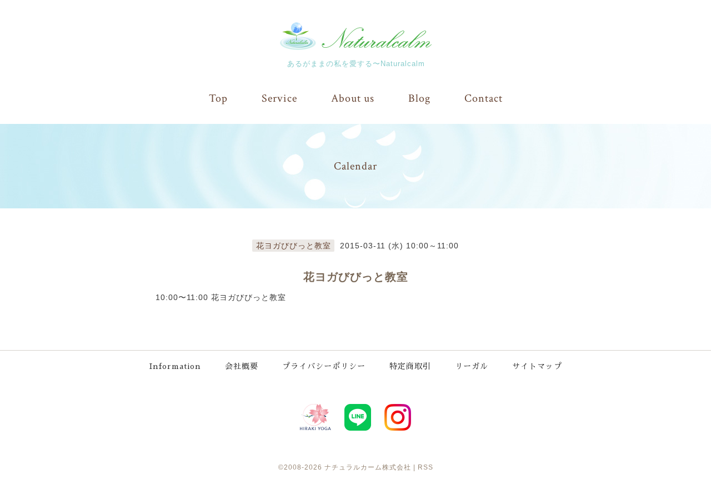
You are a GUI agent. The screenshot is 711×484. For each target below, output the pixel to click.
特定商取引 (410, 366)
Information (175, 366)
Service (279, 98)
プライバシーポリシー (323, 366)
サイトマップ (537, 366)
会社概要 (241, 366)
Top (218, 98)
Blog (419, 98)
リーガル (471, 366)
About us (352, 98)
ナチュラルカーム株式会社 (367, 467)
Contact (483, 98)
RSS (425, 467)
